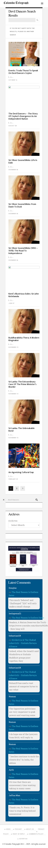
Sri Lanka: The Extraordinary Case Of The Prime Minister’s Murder (22, 384)
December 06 (13, 170)
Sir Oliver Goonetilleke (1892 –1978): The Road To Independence (23, 250)
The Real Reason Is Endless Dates (28, 617)
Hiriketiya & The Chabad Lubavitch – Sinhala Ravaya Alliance (23, 643)
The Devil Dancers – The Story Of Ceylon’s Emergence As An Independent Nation (23, 116)
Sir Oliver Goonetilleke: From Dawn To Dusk (22, 205)
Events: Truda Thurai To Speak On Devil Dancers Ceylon (23, 72)
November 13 (13, 394)
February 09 (13, 479)
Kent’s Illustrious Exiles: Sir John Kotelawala (23, 295)
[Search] (37, 20)
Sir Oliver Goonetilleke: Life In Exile (22, 161)
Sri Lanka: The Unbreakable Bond (21, 429)
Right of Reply (19, 834)
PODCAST (18, 829)
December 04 (13, 260)
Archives (12, 520)
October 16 (12, 80)
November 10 (13, 438)
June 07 (11, 303)
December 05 (13, 213)
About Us (30, 829)
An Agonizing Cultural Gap (21, 472)
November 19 (13, 347)
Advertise (23, 839)
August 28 (12, 126)
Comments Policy (36, 834)
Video (8, 829)
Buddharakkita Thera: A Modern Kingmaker (23, 339)
